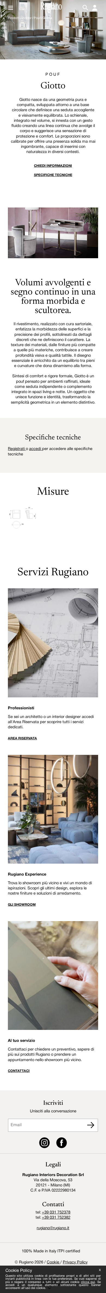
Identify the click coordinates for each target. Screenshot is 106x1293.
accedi (35, 449)
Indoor (27, 18)
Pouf (37, 18)
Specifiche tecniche (53, 175)
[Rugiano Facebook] (61, 1143)
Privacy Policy (75, 1262)
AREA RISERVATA (22, 738)
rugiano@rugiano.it (53, 1228)
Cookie (53, 1262)
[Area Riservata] (94, 7)
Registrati (17, 449)
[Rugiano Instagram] (44, 1143)
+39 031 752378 (56, 1212)
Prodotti (14, 18)
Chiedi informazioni (53, 165)
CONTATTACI (19, 1070)
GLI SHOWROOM (22, 904)
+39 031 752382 (56, 1217)
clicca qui (88, 1282)
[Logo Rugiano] (50, 7)
